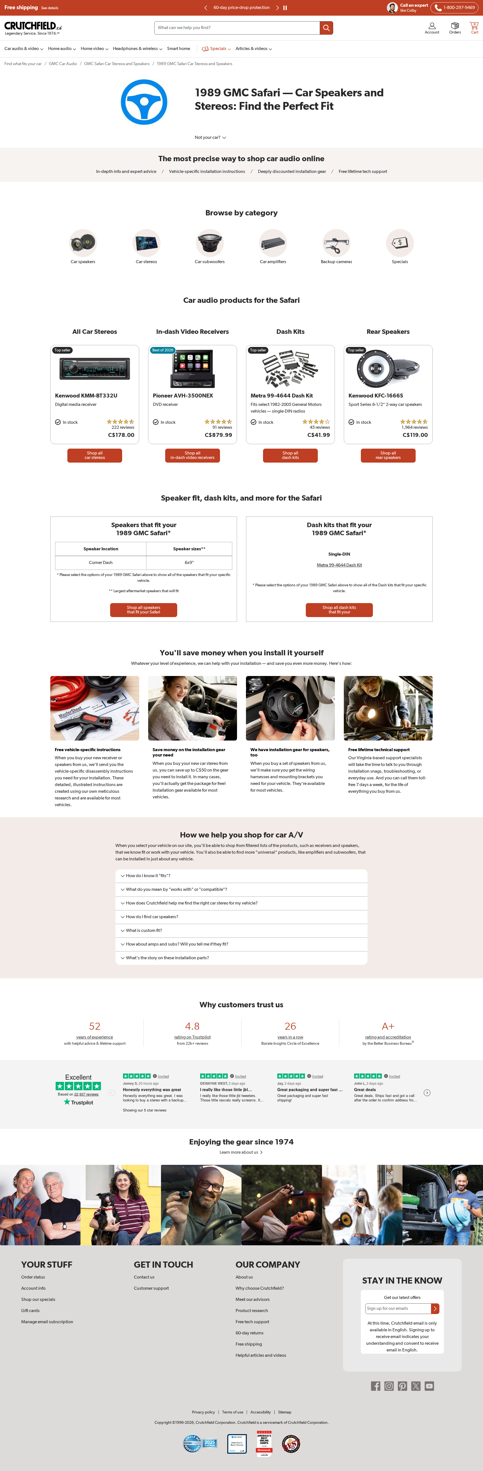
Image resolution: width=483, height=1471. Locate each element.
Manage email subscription (47, 1322)
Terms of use (232, 1412)
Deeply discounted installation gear (291, 172)
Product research (252, 1311)
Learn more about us (239, 1152)
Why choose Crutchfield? (260, 1288)
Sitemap (284, 1412)
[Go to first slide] (277, 8)
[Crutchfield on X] (416, 1386)
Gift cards (30, 1311)
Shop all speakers (143, 610)
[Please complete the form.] (435, 1308)
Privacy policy (203, 1412)
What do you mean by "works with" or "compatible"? (176, 889)
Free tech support (252, 1322)
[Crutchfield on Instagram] (389, 1386)
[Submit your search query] (326, 28)
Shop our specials (38, 1300)
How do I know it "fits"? (148, 876)
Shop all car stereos (95, 455)
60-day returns (241, 8)
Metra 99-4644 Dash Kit (339, 565)
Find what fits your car (23, 64)
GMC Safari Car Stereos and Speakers (117, 64)
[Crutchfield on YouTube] (429, 1386)
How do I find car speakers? (152, 917)
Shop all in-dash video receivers (193, 455)
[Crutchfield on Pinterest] (402, 1386)
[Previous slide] (206, 8)
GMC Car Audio (63, 64)
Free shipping (31, 7)
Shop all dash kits (290, 455)
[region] (241, 1205)
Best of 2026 (162, 350)
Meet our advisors (253, 1300)
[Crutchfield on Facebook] (375, 1386)
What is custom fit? (144, 931)
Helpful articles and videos (261, 1355)
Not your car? (208, 137)
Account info (33, 1288)
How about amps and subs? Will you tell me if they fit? (177, 944)
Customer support (151, 1288)
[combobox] (243, 28)
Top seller (62, 350)
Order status (33, 1277)
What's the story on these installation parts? (167, 958)
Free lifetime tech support (362, 172)
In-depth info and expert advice (126, 172)
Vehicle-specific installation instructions (206, 172)
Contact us (144, 1277)
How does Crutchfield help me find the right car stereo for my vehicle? (192, 903)
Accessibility (260, 1412)
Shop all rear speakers (388, 455)
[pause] (285, 7)
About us (244, 1277)
